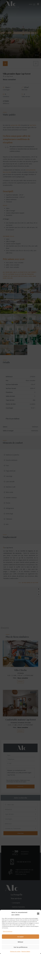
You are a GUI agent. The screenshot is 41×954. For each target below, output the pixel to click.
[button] (38, 913)
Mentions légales (25, 951)
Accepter (20, 937)
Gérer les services (7, 931)
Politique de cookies (15, 951)
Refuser (20, 942)
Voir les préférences (20, 947)
